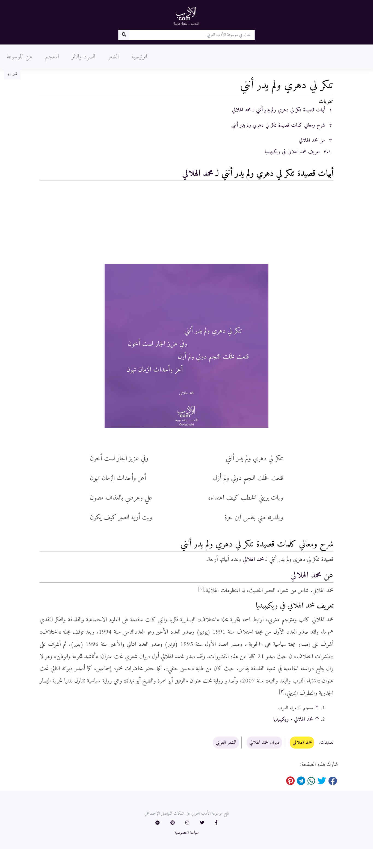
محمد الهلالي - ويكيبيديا (293, 719)
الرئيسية (139, 57)
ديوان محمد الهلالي (264, 742)
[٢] (282, 691)
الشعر (113, 57)
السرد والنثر (83, 57)
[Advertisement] (186, 223)
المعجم (52, 57)
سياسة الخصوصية (186, 832)
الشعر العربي (226, 742)
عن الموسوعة (19, 57)
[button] (216, 823)
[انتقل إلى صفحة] (123, 35)
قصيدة (12, 74)
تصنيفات (326, 743)
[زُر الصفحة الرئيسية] (186, 16)
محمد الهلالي (197, 173)
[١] (201, 589)
